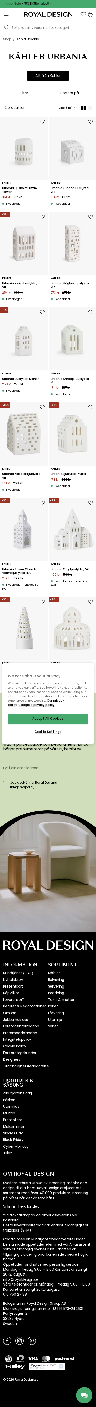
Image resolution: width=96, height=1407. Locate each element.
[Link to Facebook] (7, 1340)
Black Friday (13, 1140)
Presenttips (13, 1120)
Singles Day (13, 1133)
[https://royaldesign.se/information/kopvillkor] (47, 1366)
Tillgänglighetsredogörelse (26, 1066)
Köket (53, 1006)
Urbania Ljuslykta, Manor (20, 379)
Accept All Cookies (48, 719)
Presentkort (13, 986)
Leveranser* (13, 999)
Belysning (56, 979)
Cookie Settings (48, 732)
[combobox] (72, 93)
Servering (56, 986)
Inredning (56, 993)
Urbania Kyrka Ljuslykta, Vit (19, 285)
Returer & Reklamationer (24, 1006)
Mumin (9, 1113)
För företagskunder (19, 1053)
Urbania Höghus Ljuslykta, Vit (70, 285)
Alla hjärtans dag (17, 1093)
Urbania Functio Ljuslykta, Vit (70, 190)
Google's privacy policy (36, 705)
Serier (53, 1026)
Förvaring (56, 1013)
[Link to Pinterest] (32, 1340)
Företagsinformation (21, 1026)
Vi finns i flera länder (20, 1206)
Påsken (9, 1100)
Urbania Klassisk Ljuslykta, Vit (21, 476)
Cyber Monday (16, 1146)
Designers (11, 1059)
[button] (83, 14)
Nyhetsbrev (13, 979)
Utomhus (11, 1106)
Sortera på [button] (69, 92)
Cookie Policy (14, 1046)
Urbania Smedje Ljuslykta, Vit (70, 380)
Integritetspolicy (17, 1039)
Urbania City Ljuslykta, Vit (70, 569)
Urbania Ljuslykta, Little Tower (19, 190)
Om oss (10, 1013)
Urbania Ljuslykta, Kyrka (68, 474)
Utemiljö (55, 1019)
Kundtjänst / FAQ (18, 973)
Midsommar (13, 1126)
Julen (7, 1153)
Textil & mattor (61, 999)
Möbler (54, 973)
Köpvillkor (11, 993)
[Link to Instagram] (19, 1340)
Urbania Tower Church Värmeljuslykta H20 (19, 571)
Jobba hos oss (15, 1019)
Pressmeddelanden (20, 1033)
